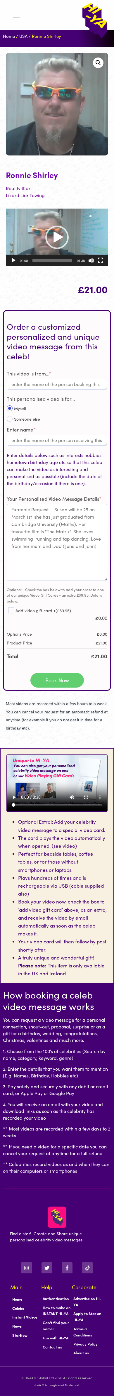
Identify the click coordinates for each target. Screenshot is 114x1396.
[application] (57, 237)
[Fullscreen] (100, 260)
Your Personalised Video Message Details (54, 499)
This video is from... (29, 373)
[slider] (52, 260)
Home (9, 36)
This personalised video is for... (41, 399)
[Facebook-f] (67, 1267)
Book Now (57, 680)
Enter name (21, 429)
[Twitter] (47, 1267)
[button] (98, 62)
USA (23, 36)
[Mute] (91, 260)
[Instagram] (26, 1267)
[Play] (13, 260)
